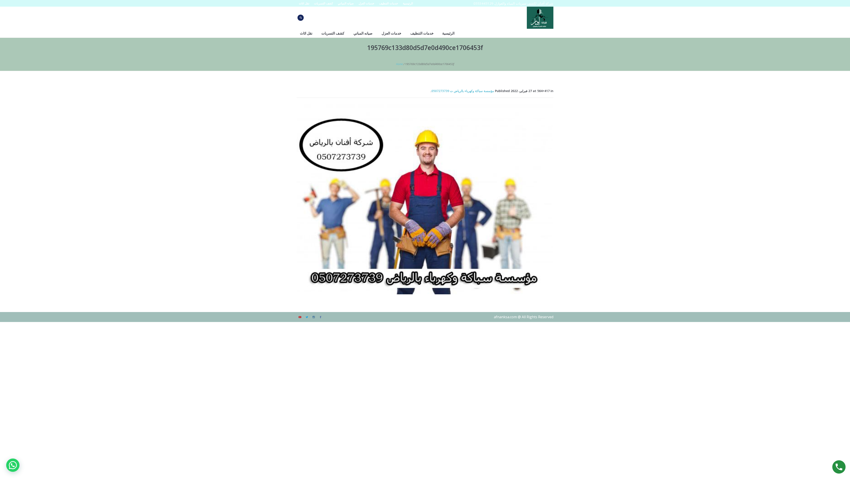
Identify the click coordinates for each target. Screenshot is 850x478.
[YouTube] (300, 317)
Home (399, 64)
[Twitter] (306, 317)
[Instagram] (313, 317)
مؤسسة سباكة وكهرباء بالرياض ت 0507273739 (462, 91)
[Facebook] (320, 317)
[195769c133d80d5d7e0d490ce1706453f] (425, 199)
